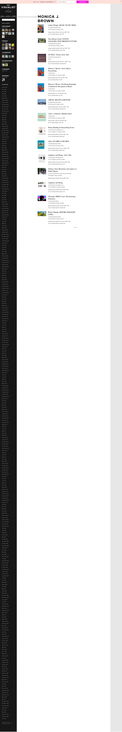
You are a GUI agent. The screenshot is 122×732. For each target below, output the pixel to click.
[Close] (121, 1)
